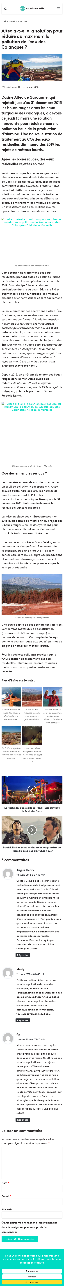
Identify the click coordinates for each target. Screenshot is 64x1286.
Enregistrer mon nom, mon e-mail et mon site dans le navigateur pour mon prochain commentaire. (29, 1227)
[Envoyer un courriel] (19, 86)
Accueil (10, 21)
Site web (7, 1209)
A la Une (22, 21)
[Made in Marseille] (32, 8)
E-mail (6, 1196)
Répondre (22, 955)
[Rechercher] (5, 9)
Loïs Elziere (11, 86)
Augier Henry (25, 870)
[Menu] (58, 9)
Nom (5, 1182)
